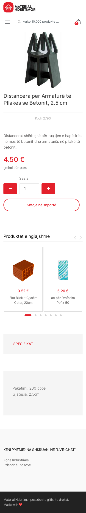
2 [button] (35, 315)
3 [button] (41, 315)
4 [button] (46, 315)
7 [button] (61, 315)
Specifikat (23, 344)
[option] (43, 60)
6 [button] (56, 315)
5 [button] (51, 315)
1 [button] (28, 315)
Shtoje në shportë (41, 205)
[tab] (23, 344)
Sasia (23, 178)
